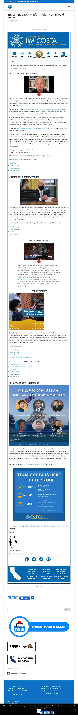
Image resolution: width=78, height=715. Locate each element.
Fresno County (14, 165)
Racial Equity (14, 234)
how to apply (41, 464)
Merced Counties (42, 120)
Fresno (26, 120)
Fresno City (13, 369)
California (13, 163)
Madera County (14, 168)
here (13, 554)
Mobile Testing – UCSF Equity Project (21, 357)
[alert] (39, 673)
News (18, 21)
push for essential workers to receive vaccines (30, 128)
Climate (12, 231)
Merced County (14, 170)
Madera (31, 120)
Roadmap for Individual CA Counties (21, 366)
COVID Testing (14, 227)
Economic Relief (15, 229)
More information (14, 159)
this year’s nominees (27, 464)
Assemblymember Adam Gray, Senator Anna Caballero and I (41, 109)
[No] (76, 709)
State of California (15, 364)
